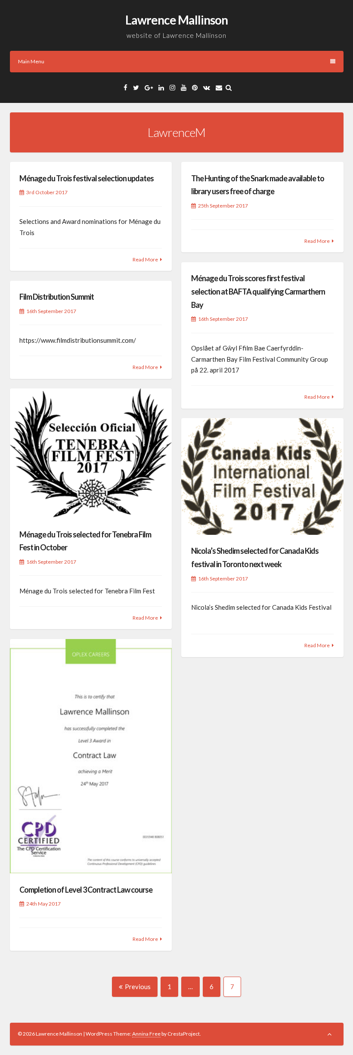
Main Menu (31, 61)
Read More (145, 259)
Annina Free (146, 1033)
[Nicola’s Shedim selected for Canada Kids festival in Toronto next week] (262, 476)
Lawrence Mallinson (176, 19)
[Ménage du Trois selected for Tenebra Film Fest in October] (91, 453)
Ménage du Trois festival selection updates (86, 178)
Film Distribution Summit (56, 296)
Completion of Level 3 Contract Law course (85, 889)
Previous (138, 986)
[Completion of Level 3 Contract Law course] (91, 756)
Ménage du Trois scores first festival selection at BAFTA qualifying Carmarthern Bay (258, 291)
